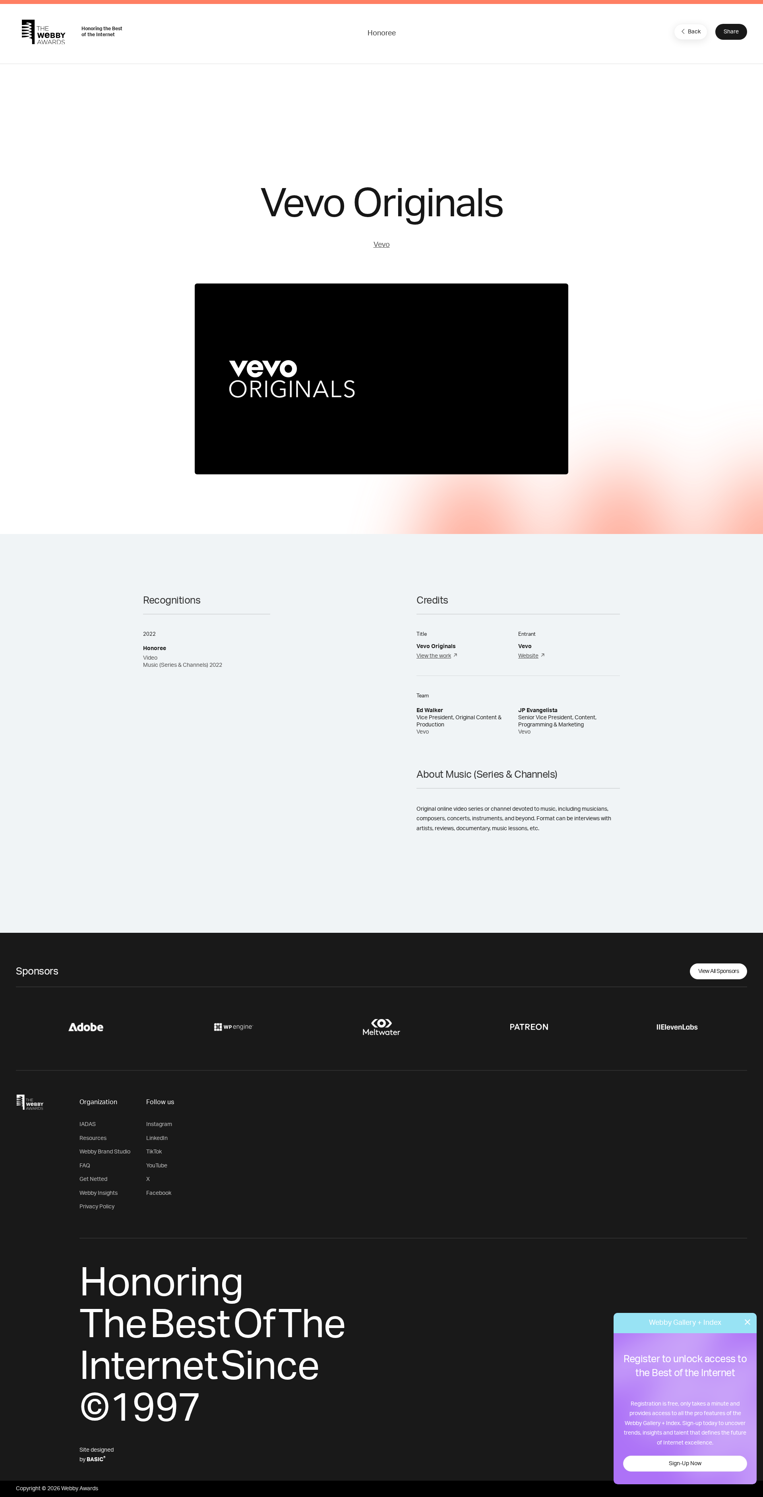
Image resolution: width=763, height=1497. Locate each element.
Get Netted (93, 1179)
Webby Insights (98, 1193)
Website (528, 656)
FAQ (84, 1166)
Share (731, 32)
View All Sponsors (718, 971)
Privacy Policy (96, 1207)
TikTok (154, 1152)
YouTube (156, 1166)
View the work (433, 656)
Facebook (158, 1193)
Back (694, 32)
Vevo (382, 245)
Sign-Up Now (685, 1463)
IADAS (87, 1124)
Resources (93, 1138)
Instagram (159, 1124)
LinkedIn (157, 1138)
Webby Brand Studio (104, 1152)
